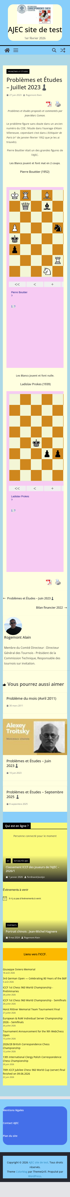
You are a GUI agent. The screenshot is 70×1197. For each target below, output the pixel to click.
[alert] (35, 898)
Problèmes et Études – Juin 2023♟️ (30, 598)
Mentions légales (13, 1110)
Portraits (12, 925)
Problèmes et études (18, 71)
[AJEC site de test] (7, 50)
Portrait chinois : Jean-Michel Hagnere (31, 931)
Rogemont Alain (34, 95)
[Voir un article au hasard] (63, 50)
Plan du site (10, 1136)
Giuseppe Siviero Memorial (19, 969)
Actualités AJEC (20, 861)
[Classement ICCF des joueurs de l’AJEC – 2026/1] (34, 848)
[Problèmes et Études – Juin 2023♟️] (35, 721)
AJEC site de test (35, 29)
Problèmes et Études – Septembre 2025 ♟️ (34, 794)
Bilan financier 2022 (49, 608)
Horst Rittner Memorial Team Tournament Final (31, 1009)
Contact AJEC (11, 1123)
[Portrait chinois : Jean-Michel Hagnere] (35, 908)
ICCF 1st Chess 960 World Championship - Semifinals (34, 1000)
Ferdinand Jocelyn (34, 876)
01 (7, 861)
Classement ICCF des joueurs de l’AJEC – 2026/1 (31, 869)
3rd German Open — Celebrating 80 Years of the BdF (35, 978)
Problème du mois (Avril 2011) (31, 698)
